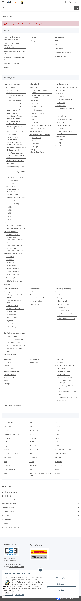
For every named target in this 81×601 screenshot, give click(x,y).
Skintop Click (36, 137)
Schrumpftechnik (8, 508)
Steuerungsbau (60, 292)
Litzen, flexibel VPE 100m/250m (13, 190)
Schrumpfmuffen (38, 113)
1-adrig (9, 207)
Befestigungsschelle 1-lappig (14, 296)
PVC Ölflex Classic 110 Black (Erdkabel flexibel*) (16, 149)
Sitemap (58, 45)
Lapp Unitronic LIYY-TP (14, 113)
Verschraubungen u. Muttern (40, 134)
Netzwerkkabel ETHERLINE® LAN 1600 (15, 249)
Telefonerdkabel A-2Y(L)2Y (16, 228)
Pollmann (7, 458)
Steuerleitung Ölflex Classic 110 (67, 387)
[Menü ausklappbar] (3, 1)
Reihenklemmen (61, 137)
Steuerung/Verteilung (9, 512)
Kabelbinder (34, 87)
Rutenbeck (33, 458)
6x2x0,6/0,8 (10, 263)
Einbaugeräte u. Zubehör (66, 318)
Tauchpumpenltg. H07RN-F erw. (16, 168)
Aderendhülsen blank (65, 119)
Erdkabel (7, 222)
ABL (56, 422)
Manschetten (34, 304)
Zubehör (10, 351)
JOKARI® (33, 442)
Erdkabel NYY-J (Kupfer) (15, 225)
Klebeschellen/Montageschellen (41, 125)
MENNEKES (34, 446)
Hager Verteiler (63, 301)
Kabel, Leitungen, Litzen (10, 492)
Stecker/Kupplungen (62, 93)
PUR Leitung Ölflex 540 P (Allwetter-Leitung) (15, 117)
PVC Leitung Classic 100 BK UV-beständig (16, 128)
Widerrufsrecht (60, 57)
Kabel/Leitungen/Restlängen (65, 365)
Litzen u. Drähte (9, 186)
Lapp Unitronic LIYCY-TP (15, 107)
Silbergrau (35, 147)
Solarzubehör (60, 146)
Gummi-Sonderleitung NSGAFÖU (14, 91)
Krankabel (10, 183)
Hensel (57, 438)
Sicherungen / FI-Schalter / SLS (67, 314)
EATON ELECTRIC (35, 430)
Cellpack (32, 426)
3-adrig (9, 210)
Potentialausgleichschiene (16, 327)
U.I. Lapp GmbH (9, 422)
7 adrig (9, 219)
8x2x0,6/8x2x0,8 (12, 266)
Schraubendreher (10, 368)
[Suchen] (76, 8)
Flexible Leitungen (10, 87)
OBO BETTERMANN (11, 454)
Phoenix (60, 140)
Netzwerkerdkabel (13, 234)
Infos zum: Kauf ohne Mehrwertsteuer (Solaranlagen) (11, 45)
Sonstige (7, 284)
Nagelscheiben (12, 312)
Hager (57, 434)
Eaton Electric (62, 295)
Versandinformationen (37, 45)
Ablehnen (61, 590)
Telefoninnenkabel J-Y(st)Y (13, 253)
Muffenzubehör (37, 110)
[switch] (7, 593)
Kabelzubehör (7, 496)
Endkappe (33, 292)
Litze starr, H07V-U (13, 201)
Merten (6, 450)
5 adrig (9, 216)
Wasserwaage (9, 377)
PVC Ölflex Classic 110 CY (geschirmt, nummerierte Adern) (15, 155)
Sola (5, 461)
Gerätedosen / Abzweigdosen (14, 333)
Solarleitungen (12, 164)
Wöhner (58, 473)
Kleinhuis (58, 442)
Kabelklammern (12, 305)
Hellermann (36, 122)
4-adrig (9, 213)
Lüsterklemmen (60, 90)
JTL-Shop (70, 598)
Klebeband (33, 116)
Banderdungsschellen (14, 324)
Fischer (57, 430)
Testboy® (58, 465)
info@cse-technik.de (16, 567)
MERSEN (58, 446)
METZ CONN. (34, 450)
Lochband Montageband (15, 308)
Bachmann (61, 102)
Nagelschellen (12, 315)
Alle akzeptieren (61, 578)
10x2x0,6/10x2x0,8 (13, 269)
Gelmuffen (36, 104)
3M (33, 119)
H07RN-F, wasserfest (14, 101)
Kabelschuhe (59, 122)
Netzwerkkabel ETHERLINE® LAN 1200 (15, 244)
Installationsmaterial (9, 504)
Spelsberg (61, 307)
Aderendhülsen (60, 105)
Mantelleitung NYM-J (11, 204)
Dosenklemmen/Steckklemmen (66, 87)
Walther (58, 469)
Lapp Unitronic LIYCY (14, 104)
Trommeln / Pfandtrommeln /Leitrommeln (14, 59)
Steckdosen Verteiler (65, 310)
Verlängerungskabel (11, 278)
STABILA (7, 465)
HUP (5, 442)
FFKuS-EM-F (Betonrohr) (15, 348)
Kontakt (6, 68)
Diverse (57, 426)
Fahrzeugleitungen (13, 180)
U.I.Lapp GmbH (9, 469)
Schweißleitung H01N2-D (15, 160)
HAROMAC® (8, 438)
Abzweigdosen (12, 336)
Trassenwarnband (36, 131)
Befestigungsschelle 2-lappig (14, 301)
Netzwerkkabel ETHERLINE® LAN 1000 (15, 239)
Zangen (6, 365)
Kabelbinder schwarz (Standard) (39, 91)
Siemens (58, 458)
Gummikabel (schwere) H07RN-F (15, 96)
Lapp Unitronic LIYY (13, 110)
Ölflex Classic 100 (64, 374)
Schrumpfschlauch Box (38, 298)
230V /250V (61, 96)
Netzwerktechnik (10, 354)
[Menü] (10, 580)
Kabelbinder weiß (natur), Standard (41, 96)
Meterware (33, 295)
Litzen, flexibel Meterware (16, 198)
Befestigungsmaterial (11, 292)
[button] (65, 2)
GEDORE (32, 434)
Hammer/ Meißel (10, 374)
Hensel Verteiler (63, 304)
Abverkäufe (59, 362)
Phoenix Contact (60, 454)
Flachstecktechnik (64, 125)
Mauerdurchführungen (38, 128)
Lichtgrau (35, 144)
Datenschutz (19, 595)
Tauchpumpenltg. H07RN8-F (16, 173)
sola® (32, 461)
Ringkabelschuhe (64, 128)
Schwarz (35, 141)
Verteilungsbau (60, 298)
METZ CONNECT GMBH (63, 450)
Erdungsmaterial (10, 321)
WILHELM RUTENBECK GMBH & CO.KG (40, 474)
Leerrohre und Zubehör (12, 342)
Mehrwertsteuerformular (14, 405)
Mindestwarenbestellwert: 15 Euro (14, 52)
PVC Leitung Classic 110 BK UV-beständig (16, 133)
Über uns (33, 37)
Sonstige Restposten (62, 400)
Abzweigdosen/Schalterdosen (68, 397)
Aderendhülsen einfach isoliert (66, 110)
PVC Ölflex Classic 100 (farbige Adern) (14, 138)
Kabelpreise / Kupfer (11, 64)
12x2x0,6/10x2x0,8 (13, 272)
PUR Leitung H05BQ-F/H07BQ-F (65, 382)
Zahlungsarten (35, 41)
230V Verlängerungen (14, 281)
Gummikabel (62, 368)
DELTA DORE (8, 430)
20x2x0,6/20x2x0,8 (13, 275)
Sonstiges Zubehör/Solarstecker (37, 151)
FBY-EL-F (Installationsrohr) (16, 345)
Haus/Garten (6, 519)
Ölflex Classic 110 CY (65, 377)
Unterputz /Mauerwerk (15, 339)
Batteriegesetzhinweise (63, 53)
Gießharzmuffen (38, 107)
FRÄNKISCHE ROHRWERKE (13, 434)
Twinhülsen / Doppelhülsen (63, 115)
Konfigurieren (62, 584)
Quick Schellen (12, 318)
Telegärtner (34, 465)
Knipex (6, 446)
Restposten (6, 523)
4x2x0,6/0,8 (10, 259)
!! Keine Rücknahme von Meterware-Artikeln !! (12, 38)
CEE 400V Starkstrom (65, 99)
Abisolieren (8, 362)
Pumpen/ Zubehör (36, 362)
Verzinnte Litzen (12, 195)
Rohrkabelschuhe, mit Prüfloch (65, 132)
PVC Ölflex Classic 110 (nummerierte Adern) (14, 143)
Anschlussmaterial (8, 500)
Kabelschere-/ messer (11, 371)
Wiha (6, 473)
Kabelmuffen (34, 101)
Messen (6, 381)
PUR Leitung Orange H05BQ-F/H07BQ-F (14, 122)
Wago (59, 143)
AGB (56, 41)
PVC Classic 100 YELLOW (15, 177)
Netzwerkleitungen (10, 231)
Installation (59, 394)
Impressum (59, 49)
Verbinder (10, 330)
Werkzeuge (5, 515)
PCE (31, 454)
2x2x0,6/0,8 (10, 256)
